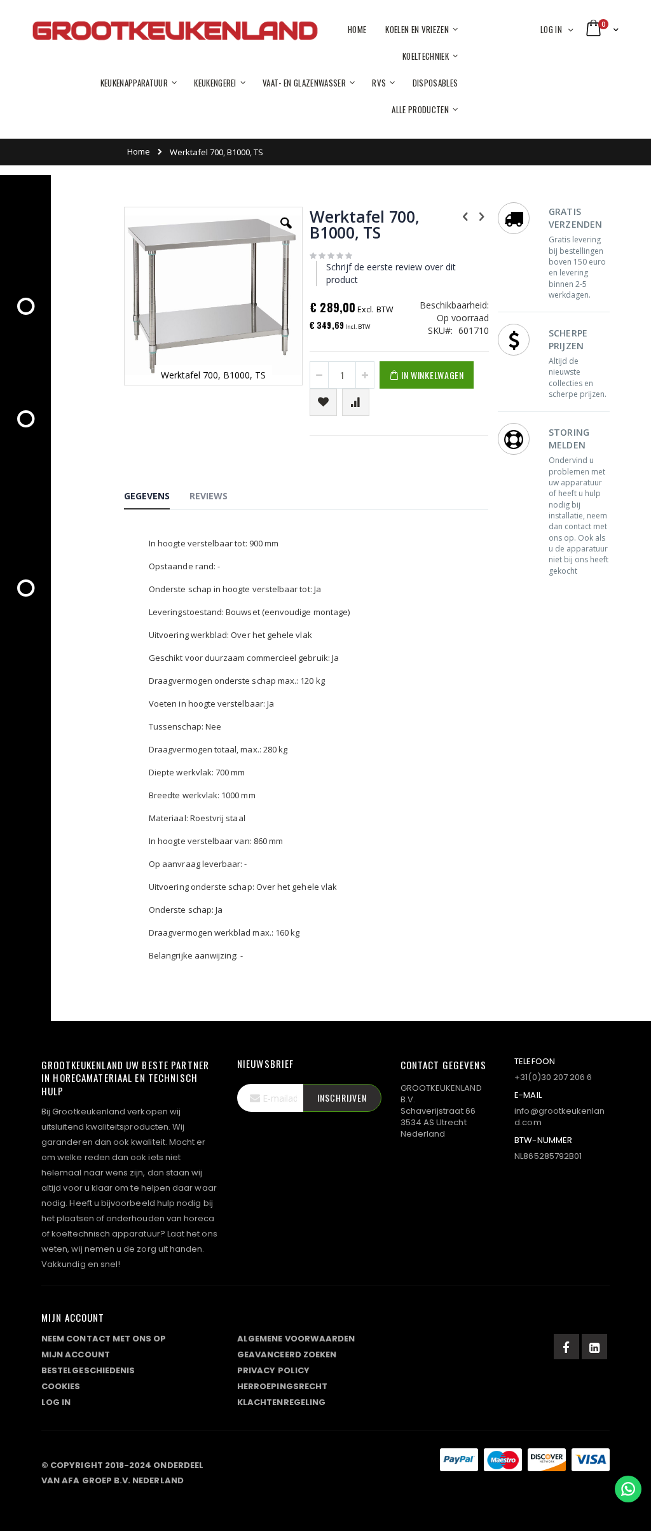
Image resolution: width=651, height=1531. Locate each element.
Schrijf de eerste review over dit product (391, 273)
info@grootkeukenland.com (559, 1116)
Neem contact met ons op (104, 1339)
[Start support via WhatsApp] (628, 1489)
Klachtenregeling (281, 1402)
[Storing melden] (325, 1462)
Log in (551, 29)
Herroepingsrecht (282, 1386)
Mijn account (75, 1354)
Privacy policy (273, 1370)
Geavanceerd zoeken (286, 1354)
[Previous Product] (465, 216)
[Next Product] (481, 216)
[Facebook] (566, 1346)
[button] (286, 232)
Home (138, 151)
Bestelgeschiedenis (88, 1370)
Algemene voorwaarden (296, 1339)
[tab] (156, 498)
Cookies (60, 1386)
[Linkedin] (594, 1346)
